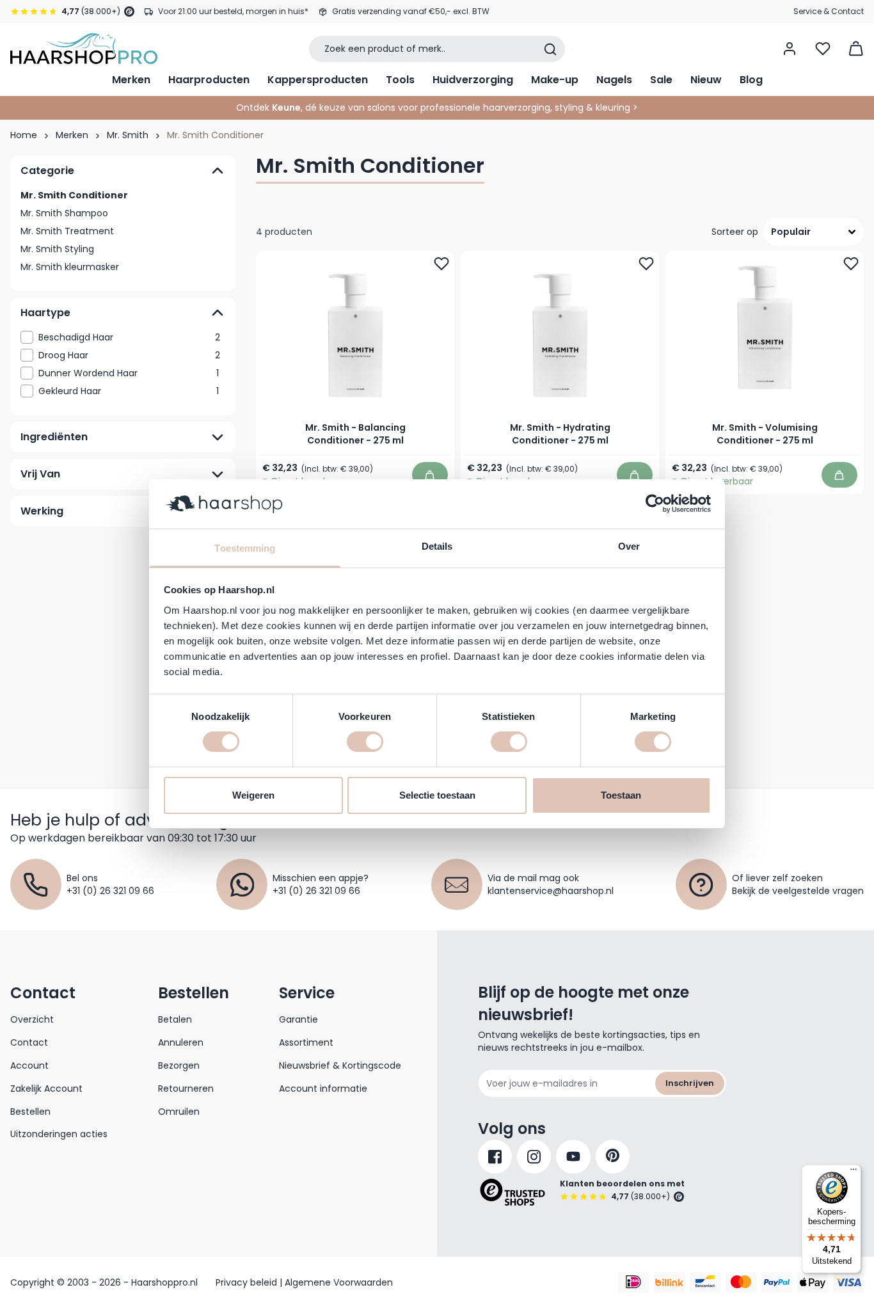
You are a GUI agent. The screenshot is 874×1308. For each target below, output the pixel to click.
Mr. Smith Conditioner (74, 195)
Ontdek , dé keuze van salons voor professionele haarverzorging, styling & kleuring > (437, 107)
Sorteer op (734, 231)
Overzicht (32, 1019)
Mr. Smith (127, 135)
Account (29, 1065)
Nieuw (706, 79)
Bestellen (30, 1111)
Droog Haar (129, 355)
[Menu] (853, 1172)
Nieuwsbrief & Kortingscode (340, 1065)
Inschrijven (689, 1083)
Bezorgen (179, 1065)
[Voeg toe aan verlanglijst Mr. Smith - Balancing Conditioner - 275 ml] (441, 263)
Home (23, 135)
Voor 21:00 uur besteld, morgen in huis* (233, 11)
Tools (400, 79)
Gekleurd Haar (128, 391)
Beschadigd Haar (129, 337)
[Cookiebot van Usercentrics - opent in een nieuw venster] (655, 503)
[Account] (789, 48)
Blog (751, 79)
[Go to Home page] (83, 48)
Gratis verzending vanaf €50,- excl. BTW (410, 11)
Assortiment (306, 1042)
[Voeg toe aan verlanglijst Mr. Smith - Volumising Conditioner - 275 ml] (851, 263)
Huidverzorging (473, 79)
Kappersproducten (317, 79)
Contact (29, 1042)
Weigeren (253, 795)
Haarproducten (209, 79)
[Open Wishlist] (822, 48)
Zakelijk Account (46, 1088)
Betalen (175, 1019)
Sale (661, 79)
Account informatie (323, 1088)
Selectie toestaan (437, 795)
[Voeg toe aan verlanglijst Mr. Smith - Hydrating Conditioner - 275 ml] (646, 263)
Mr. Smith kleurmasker (69, 266)
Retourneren (186, 1088)
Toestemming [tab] (244, 548)
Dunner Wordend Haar (128, 373)
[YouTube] (573, 1157)
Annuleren (180, 1042)
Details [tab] (437, 546)
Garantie (298, 1019)
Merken (131, 79)
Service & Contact (828, 11)
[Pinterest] (613, 1157)
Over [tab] (629, 546)
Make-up (554, 79)
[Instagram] (534, 1157)
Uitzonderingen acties (58, 1134)
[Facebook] (495, 1157)
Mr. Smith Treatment (67, 231)
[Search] (550, 49)
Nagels (614, 79)
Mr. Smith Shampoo (64, 213)
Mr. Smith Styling (57, 249)
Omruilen (179, 1111)
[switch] (365, 741)
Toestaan (621, 795)
